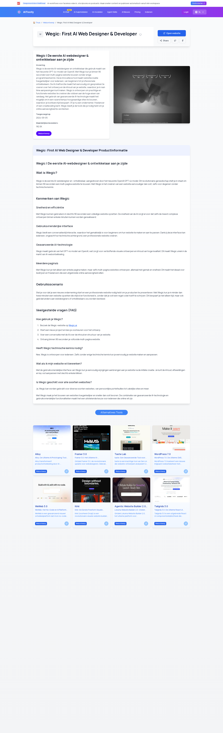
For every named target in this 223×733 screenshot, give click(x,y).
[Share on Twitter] (175, 40)
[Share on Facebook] (182, 40)
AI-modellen (97, 12)
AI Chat (67, 11)
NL (200, 12)
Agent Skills (112, 12)
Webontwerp (48, 22)
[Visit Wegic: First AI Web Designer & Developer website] (152, 94)
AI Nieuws (126, 12)
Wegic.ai (73, 325)
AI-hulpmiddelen (81, 12)
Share (166, 40)
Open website (173, 33)
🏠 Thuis (36, 22)
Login (186, 12)
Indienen (148, 12)
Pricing (137, 12)
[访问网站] (67, 471)
